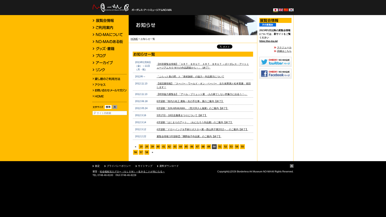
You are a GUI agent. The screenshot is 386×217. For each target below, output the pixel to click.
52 (225, 146)
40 (158, 146)
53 (231, 146)
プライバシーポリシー (119, 166)
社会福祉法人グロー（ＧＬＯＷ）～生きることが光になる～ (132, 171)
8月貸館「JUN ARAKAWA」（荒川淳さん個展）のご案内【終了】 (192, 108)
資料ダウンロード (169, 166)
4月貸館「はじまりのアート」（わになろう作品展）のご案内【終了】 (195, 122)
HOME (134, 39)
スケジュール (284, 47)
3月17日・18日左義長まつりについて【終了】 (182, 115)
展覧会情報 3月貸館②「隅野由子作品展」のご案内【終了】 (189, 136)
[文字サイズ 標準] (108, 109)
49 (208, 146)
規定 (97, 166)
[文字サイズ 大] (115, 109)
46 (191, 146)
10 (141, 146)
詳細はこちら (284, 51)
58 (146, 152)
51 (220, 146)
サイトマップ (145, 166)
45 (186, 146)
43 (174, 146)
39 (152, 146)
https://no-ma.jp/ (268, 41)
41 (163, 146)
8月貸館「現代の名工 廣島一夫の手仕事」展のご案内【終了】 (190, 101)
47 (197, 146)
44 (180, 146)
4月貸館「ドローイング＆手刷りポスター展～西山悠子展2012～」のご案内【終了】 (202, 129)
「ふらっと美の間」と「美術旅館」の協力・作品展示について (190, 76)
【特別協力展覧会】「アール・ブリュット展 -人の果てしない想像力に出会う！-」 (202, 94)
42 (169, 146)
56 (135, 152)
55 (242, 146)
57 (141, 152)
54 (236, 146)
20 (146, 146)
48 (203, 146)
